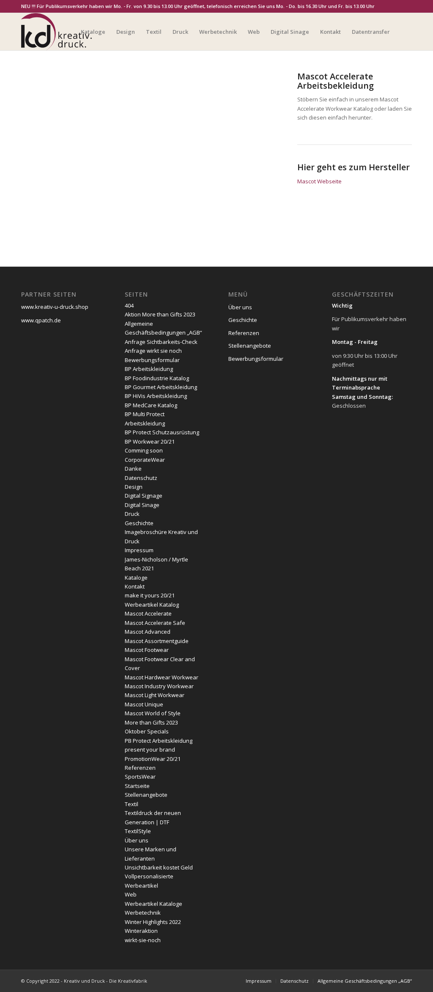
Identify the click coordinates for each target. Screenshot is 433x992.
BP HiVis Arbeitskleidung (156, 396)
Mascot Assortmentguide (157, 641)
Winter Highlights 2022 (153, 922)
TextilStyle (138, 831)
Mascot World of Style (153, 713)
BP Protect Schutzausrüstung (162, 432)
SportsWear (140, 776)
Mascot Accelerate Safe (155, 623)
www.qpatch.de (41, 320)
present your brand (150, 749)
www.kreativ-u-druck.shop (54, 307)
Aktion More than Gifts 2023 (160, 314)
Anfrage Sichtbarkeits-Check (161, 342)
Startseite (137, 786)
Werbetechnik (143, 912)
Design (134, 487)
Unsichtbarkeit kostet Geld (159, 867)
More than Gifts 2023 (151, 722)
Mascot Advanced (147, 631)
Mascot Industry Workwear (159, 686)
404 (129, 305)
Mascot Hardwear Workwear (161, 677)
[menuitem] (93, 31)
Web (131, 894)
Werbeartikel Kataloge (153, 904)
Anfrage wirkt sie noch (153, 350)
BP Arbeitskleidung (149, 369)
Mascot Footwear (147, 650)
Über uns (136, 840)
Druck (132, 514)
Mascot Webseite (319, 181)
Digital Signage (143, 495)
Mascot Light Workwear (154, 695)
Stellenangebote (146, 795)
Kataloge (136, 577)
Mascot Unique (144, 704)
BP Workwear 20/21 (150, 441)
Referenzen (140, 767)
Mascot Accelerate (148, 613)
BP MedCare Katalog (151, 405)
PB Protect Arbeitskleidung (158, 740)
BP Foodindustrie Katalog (157, 378)
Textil (131, 804)
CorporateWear (145, 459)
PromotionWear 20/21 (153, 759)
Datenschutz (141, 478)
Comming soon (144, 450)
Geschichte (139, 523)
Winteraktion (141, 931)
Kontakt (135, 586)
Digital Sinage (142, 505)
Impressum (139, 550)
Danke (133, 468)
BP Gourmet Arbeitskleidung (161, 387)
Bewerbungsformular (152, 360)
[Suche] (403, 31)
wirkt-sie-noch (143, 940)
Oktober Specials (147, 731)
